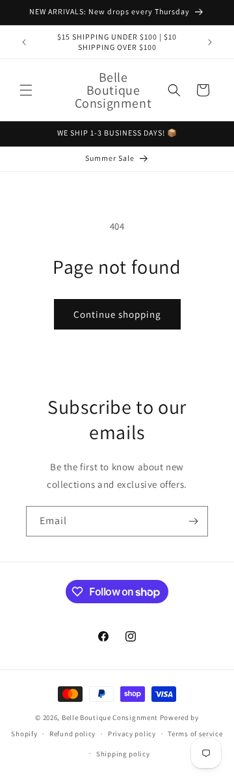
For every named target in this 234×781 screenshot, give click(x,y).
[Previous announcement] (24, 42)
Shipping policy (123, 753)
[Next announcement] (210, 42)
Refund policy (72, 733)
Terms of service (195, 733)
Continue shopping (117, 314)
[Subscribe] (193, 521)
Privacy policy (132, 733)
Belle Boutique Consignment (110, 717)
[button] (26, 90)
